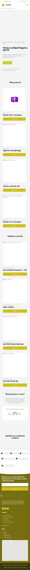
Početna (4, 42)
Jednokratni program (10, 70)
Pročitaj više (14, 119)
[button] (27, 4)
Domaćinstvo (10, 42)
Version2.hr (25, 565)
